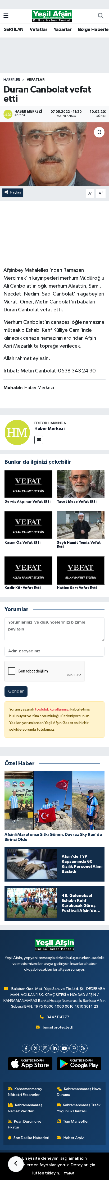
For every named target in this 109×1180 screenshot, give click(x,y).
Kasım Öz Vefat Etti (22, 543)
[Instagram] (45, 1048)
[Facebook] (26, 1048)
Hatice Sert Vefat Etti (77, 588)
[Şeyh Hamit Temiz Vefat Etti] (81, 525)
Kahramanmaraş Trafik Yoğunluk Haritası (79, 1108)
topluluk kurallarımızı (52, 709)
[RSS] (83, 1048)
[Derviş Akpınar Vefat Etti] (28, 484)
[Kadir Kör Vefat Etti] (28, 570)
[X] (35, 1048)
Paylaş (15, 192)
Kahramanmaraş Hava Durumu (79, 1092)
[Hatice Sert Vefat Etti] (81, 570)
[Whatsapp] (73, 1048)
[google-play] (79, 1064)
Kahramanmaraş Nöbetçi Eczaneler (25, 1092)
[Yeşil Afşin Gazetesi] (52, 15)
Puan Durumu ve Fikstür (25, 1124)
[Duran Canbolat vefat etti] (54, 154)
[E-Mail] (38, 440)
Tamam (69, 1173)
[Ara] (101, 16)
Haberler (11, 80)
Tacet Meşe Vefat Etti (77, 502)
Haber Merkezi (49, 428)
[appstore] (30, 1064)
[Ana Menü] (5, 16)
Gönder (16, 691)
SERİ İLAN (14, 29)
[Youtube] (64, 1048)
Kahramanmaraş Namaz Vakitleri (25, 1108)
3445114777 (58, 1017)
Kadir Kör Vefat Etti (22, 588)
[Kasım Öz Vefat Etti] (28, 525)
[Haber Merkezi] (17, 432)
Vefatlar (38, 29)
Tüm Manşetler (76, 1121)
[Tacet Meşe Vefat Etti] (81, 484)
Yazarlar (63, 29)
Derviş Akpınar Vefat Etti (27, 502)
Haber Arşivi (73, 1138)
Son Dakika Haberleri (31, 1138)
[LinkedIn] (54, 1048)
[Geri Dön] (16, 1164)
